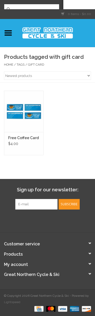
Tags (21, 64)
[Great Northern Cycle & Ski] (56, 32)
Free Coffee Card (23, 138)
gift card (36, 64)
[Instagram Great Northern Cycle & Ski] (52, 220)
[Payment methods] (38, 308)
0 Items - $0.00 (79, 14)
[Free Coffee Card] (24, 111)
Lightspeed (12, 302)
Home (8, 64)
